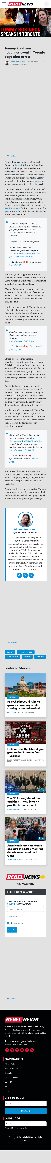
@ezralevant (15, 441)
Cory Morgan (13, 713)
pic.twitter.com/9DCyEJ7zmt (22, 341)
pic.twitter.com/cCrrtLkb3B (21, 450)
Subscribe (8, 1073)
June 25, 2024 (15, 265)
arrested (37, 181)
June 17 (18, 165)
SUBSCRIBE (12, 903)
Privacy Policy (10, 1064)
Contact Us (9, 1081)
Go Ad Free (12, 156)
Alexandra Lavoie (17, 62)
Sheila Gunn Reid (14, 809)
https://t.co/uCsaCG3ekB (30, 253)
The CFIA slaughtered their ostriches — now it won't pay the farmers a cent (24, 801)
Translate (23, 1127)
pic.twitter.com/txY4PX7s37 (21, 256)
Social (7, 1086)
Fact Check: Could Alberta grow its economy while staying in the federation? (24, 705)
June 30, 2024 (15, 349)
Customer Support (12, 1077)
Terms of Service (11, 1068)
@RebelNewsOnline (33, 441)
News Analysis (12, 657)
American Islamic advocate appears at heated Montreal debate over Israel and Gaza (25, 850)
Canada (10, 652)
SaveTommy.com (12, 208)
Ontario (27, 657)
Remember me (17, 923)
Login (7, 1090)
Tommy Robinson (25, 652)
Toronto (40, 657)
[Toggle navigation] (4, 4)
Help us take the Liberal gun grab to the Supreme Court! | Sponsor (25, 752)
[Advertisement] (26, 127)
